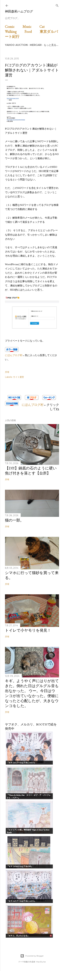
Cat (45, 26)
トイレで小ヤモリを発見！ (28, 630)
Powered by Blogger (34, 956)
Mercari (36, 44)
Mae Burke (41, 962)
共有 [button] (7, 372)
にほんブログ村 (13, 355)
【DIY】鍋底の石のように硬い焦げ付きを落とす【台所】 (31, 471)
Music (31, 26)
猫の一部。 (14, 520)
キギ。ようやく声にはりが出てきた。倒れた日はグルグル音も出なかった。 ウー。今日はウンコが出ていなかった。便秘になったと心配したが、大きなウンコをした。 (32, 693)
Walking (14, 31)
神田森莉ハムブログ (19, 11)
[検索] (57, 5)
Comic (13, 26)
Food (32, 31)
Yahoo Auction (16, 44)
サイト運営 (18, 377)
